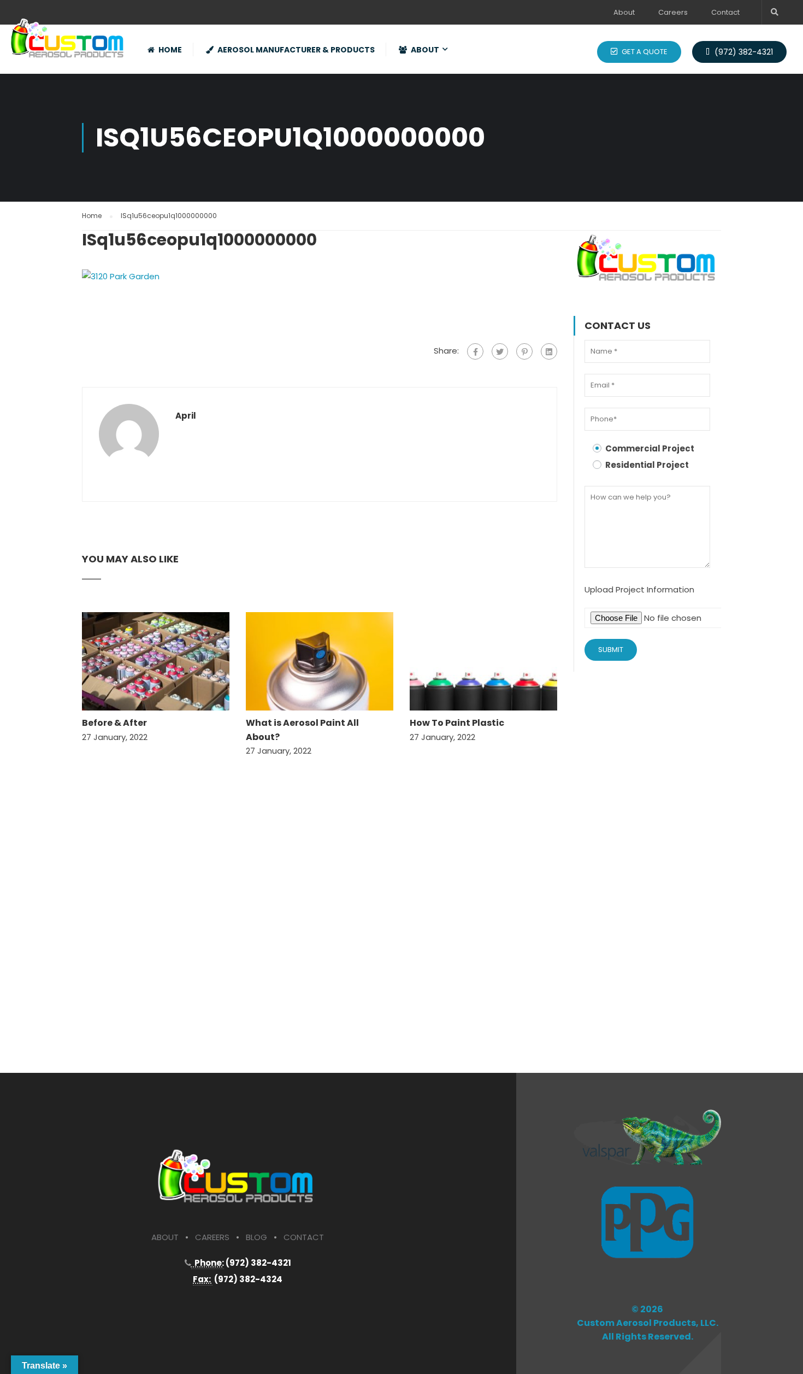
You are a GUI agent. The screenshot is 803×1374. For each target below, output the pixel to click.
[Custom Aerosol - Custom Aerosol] (68, 34)
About (624, 12)
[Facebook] (475, 351)
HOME (170, 49)
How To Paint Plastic (457, 723)
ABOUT (425, 49)
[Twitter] (500, 351)
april (185, 415)
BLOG (256, 1237)
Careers (673, 12)
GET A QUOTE (644, 51)
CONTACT (304, 1237)
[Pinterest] (524, 351)
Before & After (114, 723)
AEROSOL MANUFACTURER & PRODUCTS (296, 49)
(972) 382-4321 (742, 51)
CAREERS (212, 1237)
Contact (725, 12)
